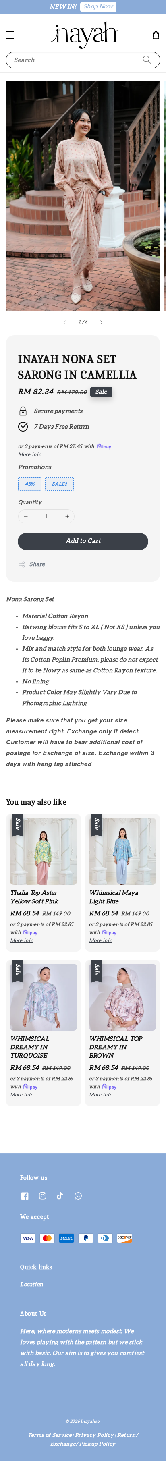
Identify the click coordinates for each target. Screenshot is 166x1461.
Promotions (34, 467)
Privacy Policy (94, 1435)
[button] (10, 35)
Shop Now (98, 7)
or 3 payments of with (41, 928)
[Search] (147, 60)
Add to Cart (83, 541)
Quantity (30, 502)
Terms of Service (49, 1435)
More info (29, 454)
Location (32, 1284)
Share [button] (37, 564)
